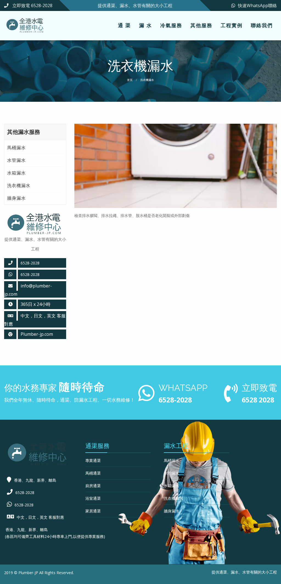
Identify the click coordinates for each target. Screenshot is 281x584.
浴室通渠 (93, 498)
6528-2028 (30, 274)
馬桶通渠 (93, 473)
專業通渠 (93, 460)
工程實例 (232, 25)
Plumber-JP (28, 572)
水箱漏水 (16, 173)
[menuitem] (124, 25)
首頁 (130, 80)
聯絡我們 (262, 25)
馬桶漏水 (16, 148)
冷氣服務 (171, 25)
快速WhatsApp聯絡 (257, 5)
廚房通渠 (93, 485)
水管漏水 (16, 160)
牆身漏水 (16, 198)
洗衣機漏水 (18, 185)
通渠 (223, 572)
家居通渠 (93, 511)
